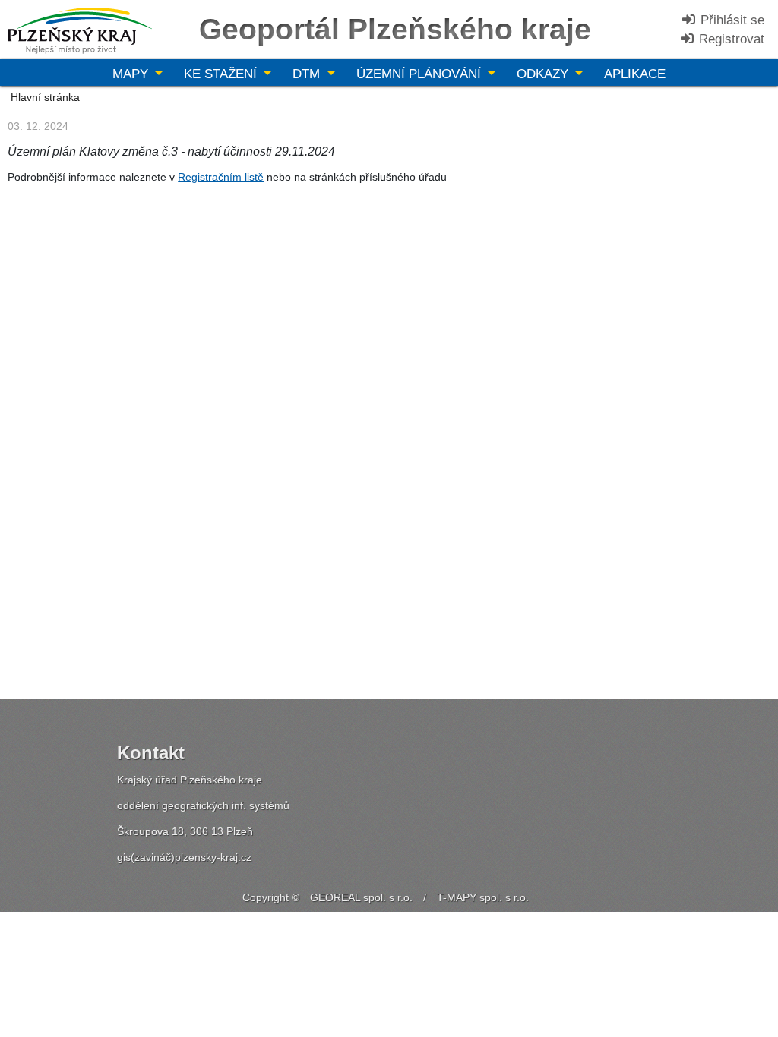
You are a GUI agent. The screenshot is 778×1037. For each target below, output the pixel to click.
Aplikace (635, 74)
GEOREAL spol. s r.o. (361, 897)
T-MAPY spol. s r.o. (483, 897)
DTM (308, 74)
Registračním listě (221, 177)
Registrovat (729, 39)
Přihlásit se (730, 20)
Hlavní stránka (45, 97)
